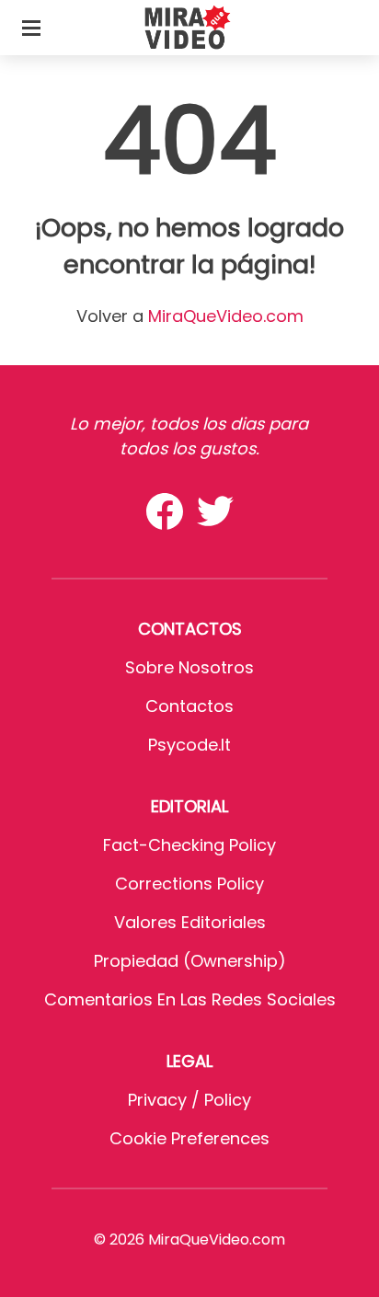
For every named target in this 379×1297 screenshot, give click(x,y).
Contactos (189, 705)
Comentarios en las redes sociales (190, 999)
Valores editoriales (190, 922)
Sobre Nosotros (189, 667)
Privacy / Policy (189, 1099)
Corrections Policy (189, 883)
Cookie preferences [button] (189, 1138)
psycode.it (189, 744)
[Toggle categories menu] (31, 27)
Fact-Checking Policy (189, 844)
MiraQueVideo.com (226, 315)
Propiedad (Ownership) (190, 960)
